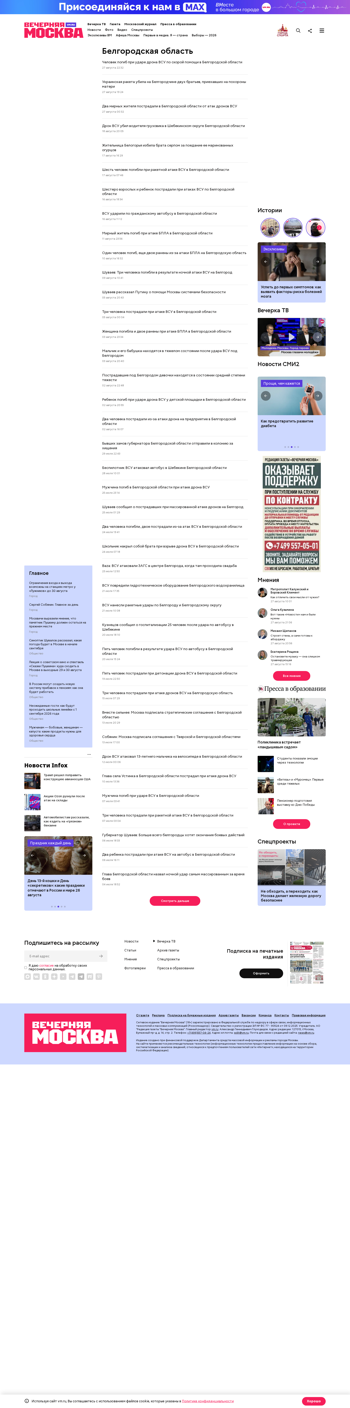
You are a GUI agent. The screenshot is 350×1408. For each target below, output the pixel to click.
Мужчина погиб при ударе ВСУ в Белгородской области (150, 795)
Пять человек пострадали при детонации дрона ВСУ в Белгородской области (169, 673)
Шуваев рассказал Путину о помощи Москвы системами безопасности (164, 292)
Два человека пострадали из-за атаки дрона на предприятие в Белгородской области (169, 421)
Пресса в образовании (178, 24)
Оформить (261, 973)
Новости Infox (46, 765)
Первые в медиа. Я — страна (165, 35)
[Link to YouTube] (63, 976)
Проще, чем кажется (281, 383)
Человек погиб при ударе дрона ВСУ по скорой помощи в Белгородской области (172, 62)
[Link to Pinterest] (99, 976)
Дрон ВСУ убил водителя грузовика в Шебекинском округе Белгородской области (173, 125)
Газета (115, 24)
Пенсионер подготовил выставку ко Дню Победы (296, 803)
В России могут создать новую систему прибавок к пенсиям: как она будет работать (56, 688)
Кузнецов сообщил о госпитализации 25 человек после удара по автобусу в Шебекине (168, 627)
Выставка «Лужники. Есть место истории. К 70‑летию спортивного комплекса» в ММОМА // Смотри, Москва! (270, 228)
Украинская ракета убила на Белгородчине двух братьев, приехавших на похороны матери (174, 84)
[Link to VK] (36, 976)
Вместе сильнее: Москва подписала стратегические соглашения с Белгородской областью (172, 714)
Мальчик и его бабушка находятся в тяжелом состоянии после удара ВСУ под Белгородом (169, 353)
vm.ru (214, 1029)
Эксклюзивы (273, 249)
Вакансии (249, 1015)
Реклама (158, 1015)
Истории (270, 210)
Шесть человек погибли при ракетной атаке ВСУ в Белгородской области (165, 169)
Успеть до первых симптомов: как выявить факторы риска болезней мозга (291, 292)
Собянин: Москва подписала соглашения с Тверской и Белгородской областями (171, 736)
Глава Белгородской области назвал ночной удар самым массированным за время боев (173, 876)
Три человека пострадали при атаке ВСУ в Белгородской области (159, 311)
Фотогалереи (135, 968)
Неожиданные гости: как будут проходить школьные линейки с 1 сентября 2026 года (53, 710)
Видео (122, 30)
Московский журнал (140, 24)
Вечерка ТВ (97, 24)
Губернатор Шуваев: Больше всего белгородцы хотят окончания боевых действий (173, 835)
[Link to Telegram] (72, 976)
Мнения (268, 580)
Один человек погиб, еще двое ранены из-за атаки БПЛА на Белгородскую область (174, 252)
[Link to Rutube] (90, 976)
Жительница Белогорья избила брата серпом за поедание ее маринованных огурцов (167, 147)
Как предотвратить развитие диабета (292, 396)
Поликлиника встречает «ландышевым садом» (279, 744)
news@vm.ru (306, 1032)
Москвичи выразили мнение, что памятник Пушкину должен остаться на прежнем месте (57, 622)
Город (33, 596)
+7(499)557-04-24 (199, 1032)
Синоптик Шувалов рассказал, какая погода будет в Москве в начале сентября (55, 644)
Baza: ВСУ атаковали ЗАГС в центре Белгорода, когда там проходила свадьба (169, 565)
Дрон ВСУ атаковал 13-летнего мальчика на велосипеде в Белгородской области (172, 756)
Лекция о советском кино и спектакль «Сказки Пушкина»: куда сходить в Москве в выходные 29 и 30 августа (56, 666)
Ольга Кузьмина (283, 609)
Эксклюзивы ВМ (100, 35)
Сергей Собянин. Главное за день (53, 605)
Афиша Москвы (127, 35)
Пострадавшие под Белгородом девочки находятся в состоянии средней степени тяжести (173, 377)
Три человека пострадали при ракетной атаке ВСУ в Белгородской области (167, 815)
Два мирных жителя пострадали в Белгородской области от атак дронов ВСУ (169, 106)
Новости (94, 30)
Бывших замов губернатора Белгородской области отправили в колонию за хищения (167, 445)
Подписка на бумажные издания (192, 1015)
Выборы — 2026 (204, 35)
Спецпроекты (142, 30)
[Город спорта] (282, 30)
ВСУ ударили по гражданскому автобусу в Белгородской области (159, 213)
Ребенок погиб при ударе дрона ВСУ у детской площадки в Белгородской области (174, 399)
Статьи (130, 950)
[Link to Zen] (54, 976)
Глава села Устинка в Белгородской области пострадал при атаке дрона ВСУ (169, 775)
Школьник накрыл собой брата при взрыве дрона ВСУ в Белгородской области (170, 546)
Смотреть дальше (175, 901)
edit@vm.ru (241, 1032)
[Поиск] (298, 30)
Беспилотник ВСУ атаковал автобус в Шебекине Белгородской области (164, 467)
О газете (142, 1015)
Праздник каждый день (50, 843)
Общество (36, 653)
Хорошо (314, 1401)
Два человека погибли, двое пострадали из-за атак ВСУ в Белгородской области (172, 526)
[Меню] (322, 30)
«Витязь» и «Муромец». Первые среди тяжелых (300, 782)
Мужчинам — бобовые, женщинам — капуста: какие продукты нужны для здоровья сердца (56, 731)
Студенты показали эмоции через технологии (297, 761)
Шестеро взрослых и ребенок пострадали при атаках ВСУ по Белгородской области (168, 191)
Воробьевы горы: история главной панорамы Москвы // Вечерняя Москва (293, 228)
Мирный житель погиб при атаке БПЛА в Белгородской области (157, 233)
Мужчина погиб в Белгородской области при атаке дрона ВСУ (156, 487)
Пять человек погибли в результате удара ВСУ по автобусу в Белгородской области (167, 651)
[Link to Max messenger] (27, 976)
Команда (265, 1015)
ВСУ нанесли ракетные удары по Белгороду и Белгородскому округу (162, 605)
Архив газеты (168, 950)
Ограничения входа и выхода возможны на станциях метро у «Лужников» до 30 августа (52, 587)
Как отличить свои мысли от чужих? (295, 597)
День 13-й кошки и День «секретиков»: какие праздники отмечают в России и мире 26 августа (56, 887)
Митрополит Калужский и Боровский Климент (289, 591)
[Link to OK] (45, 976)
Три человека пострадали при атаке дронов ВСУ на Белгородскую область (167, 693)
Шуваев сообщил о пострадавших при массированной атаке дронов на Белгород (172, 506)
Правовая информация (308, 1015)
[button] (32, 855)
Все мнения (292, 676)
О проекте (291, 824)
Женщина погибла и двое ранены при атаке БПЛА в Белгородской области (166, 331)
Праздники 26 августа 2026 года (58, 855)
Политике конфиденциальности (208, 1401)
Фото (109, 30)
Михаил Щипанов (283, 630)
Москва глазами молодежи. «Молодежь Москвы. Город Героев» (292, 337)
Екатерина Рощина (285, 651)
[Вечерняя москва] (75, 1033)
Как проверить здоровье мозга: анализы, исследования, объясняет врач (292, 261)
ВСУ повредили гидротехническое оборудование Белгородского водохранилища (173, 585)
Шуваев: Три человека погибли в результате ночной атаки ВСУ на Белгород (167, 272)
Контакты (281, 1015)
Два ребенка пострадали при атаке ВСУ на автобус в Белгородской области (168, 854)
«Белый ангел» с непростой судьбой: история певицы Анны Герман (315, 228)
